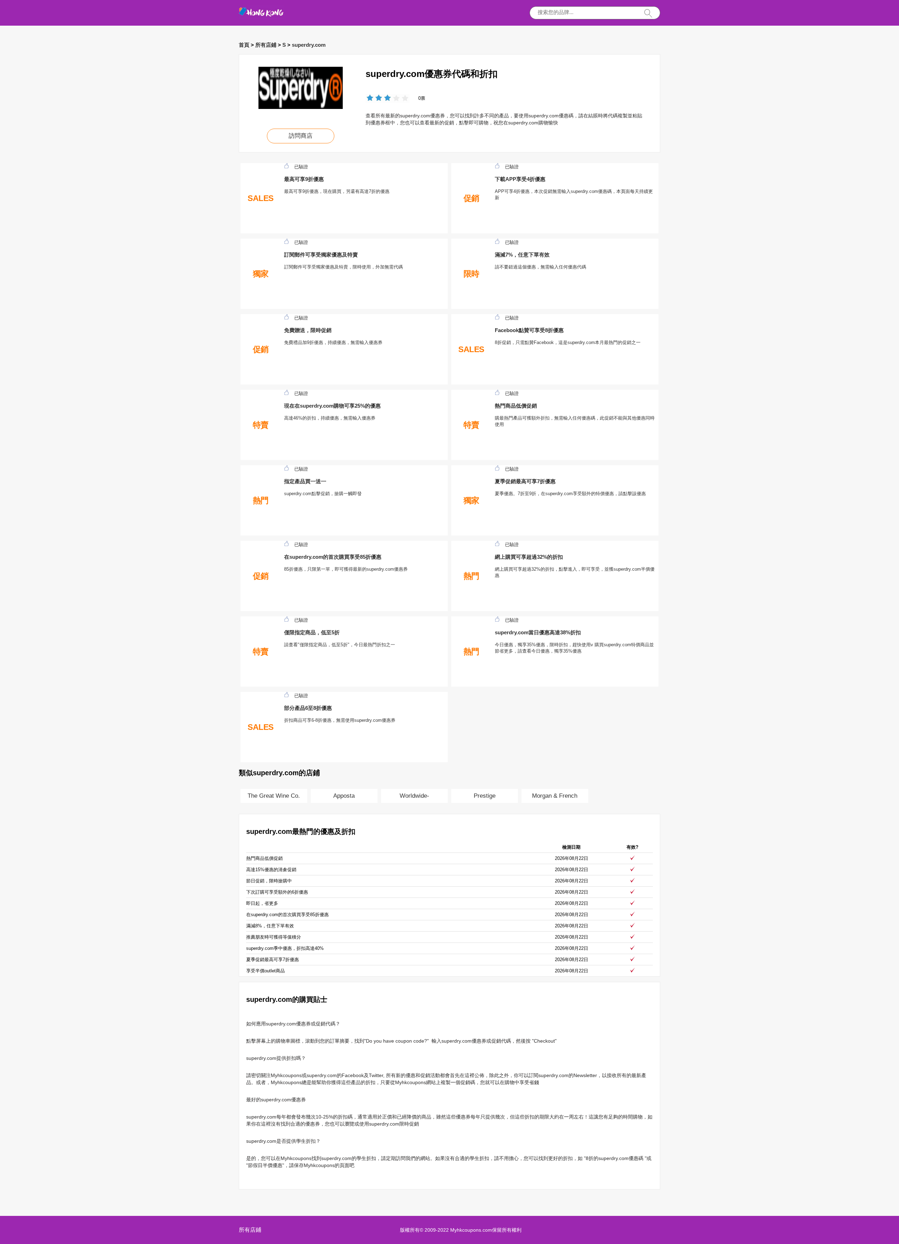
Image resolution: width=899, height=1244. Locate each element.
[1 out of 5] (370, 98)
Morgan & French (554, 795)
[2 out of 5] (374, 98)
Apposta (344, 795)
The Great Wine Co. (274, 795)
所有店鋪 (265, 45)
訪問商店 (301, 135)
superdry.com (309, 45)
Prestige (485, 795)
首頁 (244, 45)
